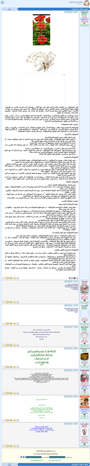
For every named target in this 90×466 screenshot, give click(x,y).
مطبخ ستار (80, 4)
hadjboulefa (84, 12)
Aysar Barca (84, 327)
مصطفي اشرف (84, 423)
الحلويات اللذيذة (58, 107)
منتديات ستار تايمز (76, 2)
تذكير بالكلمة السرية (36, 460)
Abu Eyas (84, 396)
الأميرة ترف (84, 305)
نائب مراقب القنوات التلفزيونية (84, 407)
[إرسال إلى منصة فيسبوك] (74, 278)
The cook (84, 281)
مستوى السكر (65, 119)
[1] (40, 154)
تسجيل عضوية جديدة (55, 460)
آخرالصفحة (9, 9)
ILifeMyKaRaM (84, 370)
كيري (23, 166)
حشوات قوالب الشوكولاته (79, 9)
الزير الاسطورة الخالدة (84, 348)
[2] (64, 229)
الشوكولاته (43, 224)
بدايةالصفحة (9, 464)
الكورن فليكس (52, 253)
